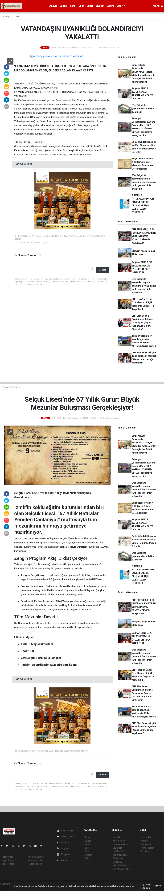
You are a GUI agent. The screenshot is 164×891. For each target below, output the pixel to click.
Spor (81, 5)
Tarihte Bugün (120, 855)
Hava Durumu (119, 837)
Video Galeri (67, 836)
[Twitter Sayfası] (8, 845)
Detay (147, 884)
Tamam (146, 888)
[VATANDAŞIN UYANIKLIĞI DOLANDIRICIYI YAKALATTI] (57, 56)
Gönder (102, 270)
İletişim (64, 860)
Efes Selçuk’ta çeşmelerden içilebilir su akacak (143, 108)
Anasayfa (7, 16)
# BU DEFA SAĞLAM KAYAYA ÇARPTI (33, 242)
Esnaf (90, 5)
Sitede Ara (146, 837)
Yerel (73, 5)
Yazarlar (65, 842)
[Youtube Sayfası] (20, 845)
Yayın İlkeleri (8, 860)
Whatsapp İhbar (36, 860)
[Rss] (31, 845)
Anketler (145, 840)
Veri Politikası (8, 864)
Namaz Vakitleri (120, 844)
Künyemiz (66, 854)
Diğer (119, 5)
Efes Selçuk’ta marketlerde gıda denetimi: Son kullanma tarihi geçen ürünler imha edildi (144, 182)
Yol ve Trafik (119, 840)
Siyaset (100, 5)
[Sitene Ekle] (42, 845)
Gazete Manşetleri (122, 869)
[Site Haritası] (36, 845)
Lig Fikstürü (118, 851)
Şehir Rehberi (119, 865)
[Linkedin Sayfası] (25, 845)
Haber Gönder (35, 864)
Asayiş (53, 5)
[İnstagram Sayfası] (14, 845)
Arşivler (65, 848)
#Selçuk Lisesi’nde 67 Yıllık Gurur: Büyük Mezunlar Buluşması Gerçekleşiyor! (51, 751)
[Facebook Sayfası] (3, 845)
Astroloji (145, 851)
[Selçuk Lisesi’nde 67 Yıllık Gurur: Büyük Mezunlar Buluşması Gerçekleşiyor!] (57, 455)
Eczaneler (118, 848)
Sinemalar (118, 858)
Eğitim (110, 5)
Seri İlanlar (118, 862)
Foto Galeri (67, 830)
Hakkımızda (7, 857)
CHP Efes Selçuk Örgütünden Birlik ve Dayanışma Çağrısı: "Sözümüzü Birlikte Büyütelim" (142, 322)
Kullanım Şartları (36, 857)
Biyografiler (146, 844)
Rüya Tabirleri (147, 848)
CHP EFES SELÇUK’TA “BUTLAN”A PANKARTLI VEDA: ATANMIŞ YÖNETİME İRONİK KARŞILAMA (144, 236)
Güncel (63, 5)
